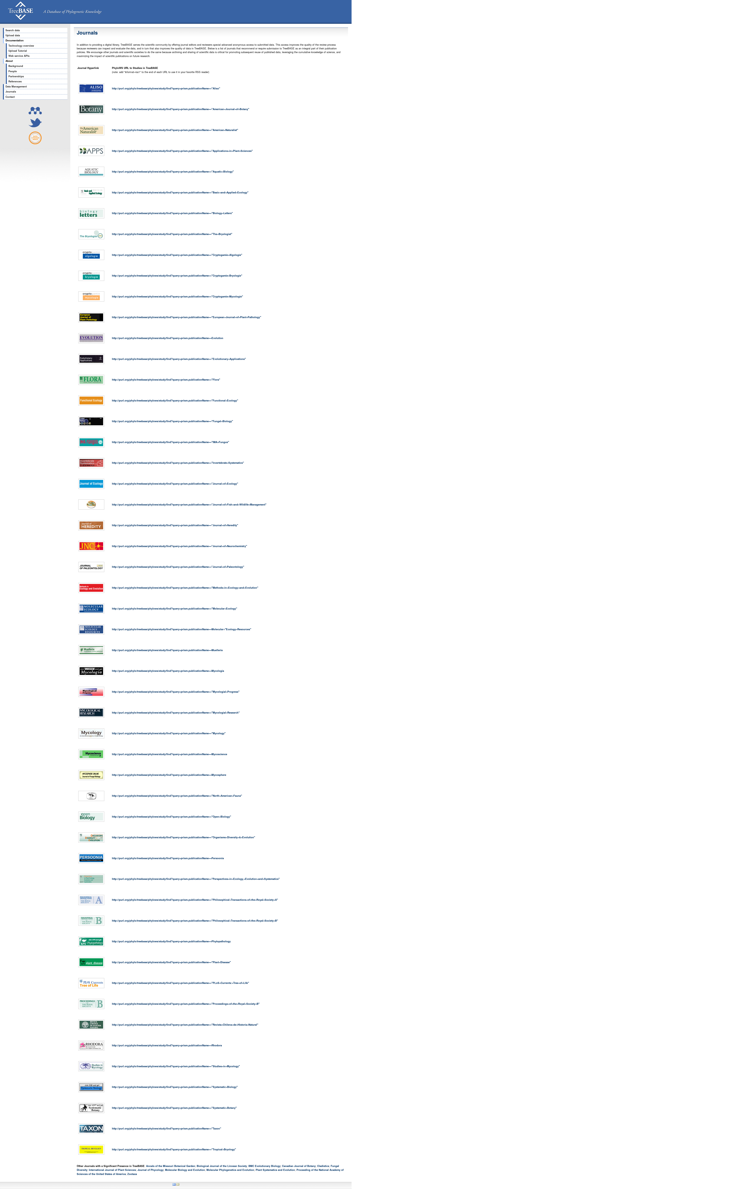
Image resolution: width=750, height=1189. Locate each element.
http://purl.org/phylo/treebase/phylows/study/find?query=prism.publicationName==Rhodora (167, 1045)
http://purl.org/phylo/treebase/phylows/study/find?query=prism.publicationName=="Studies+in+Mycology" (176, 1066)
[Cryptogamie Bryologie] (91, 281)
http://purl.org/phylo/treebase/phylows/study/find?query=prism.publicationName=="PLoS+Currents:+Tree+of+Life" (180, 983)
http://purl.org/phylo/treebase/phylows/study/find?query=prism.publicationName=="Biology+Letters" (172, 213)
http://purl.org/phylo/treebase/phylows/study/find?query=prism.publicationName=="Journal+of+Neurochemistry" (179, 546)
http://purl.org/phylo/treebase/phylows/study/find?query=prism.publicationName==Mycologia (168, 671)
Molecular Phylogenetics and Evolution (230, 1170)
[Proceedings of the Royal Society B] (91, 1009)
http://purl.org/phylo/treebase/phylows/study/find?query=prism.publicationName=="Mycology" (169, 733)
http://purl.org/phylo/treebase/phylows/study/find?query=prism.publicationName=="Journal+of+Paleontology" (178, 567)
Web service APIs (18, 56)
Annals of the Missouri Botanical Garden (170, 1166)
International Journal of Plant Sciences (112, 1170)
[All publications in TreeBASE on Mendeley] (35, 113)
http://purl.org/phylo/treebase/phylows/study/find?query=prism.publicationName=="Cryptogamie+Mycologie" (177, 296)
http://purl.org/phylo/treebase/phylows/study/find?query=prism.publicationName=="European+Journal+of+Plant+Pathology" (186, 317)
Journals (10, 91)
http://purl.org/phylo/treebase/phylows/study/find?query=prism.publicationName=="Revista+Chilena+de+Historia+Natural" (185, 1024)
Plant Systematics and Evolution (275, 1170)
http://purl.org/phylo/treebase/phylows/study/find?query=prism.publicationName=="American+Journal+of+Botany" (180, 109)
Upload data (12, 35)
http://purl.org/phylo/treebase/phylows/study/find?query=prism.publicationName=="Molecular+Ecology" (174, 608)
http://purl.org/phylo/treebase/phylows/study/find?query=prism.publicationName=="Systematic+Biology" (175, 1087)
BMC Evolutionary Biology (264, 1166)
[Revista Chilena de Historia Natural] (91, 1029)
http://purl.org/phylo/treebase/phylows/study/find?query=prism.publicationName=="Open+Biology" (171, 816)
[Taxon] (91, 1134)
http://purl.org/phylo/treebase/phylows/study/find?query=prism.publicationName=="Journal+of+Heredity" (175, 525)
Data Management (16, 86)
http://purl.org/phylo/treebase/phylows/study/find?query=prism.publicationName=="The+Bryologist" (172, 234)
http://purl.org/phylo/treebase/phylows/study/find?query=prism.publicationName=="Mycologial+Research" (176, 712)
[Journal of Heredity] (91, 530)
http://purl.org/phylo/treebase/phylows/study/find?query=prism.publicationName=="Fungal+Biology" (172, 421)
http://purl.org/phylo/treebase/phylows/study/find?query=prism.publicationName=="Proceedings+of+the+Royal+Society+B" (186, 1004)
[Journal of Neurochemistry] (91, 551)
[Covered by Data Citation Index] (35, 144)
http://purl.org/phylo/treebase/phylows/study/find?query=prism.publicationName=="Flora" (166, 379)
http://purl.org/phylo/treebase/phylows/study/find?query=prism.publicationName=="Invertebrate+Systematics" (178, 463)
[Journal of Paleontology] (91, 572)
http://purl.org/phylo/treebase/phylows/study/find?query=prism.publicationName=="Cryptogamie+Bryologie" (177, 275)
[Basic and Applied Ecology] (91, 197)
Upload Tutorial (17, 51)
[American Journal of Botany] (91, 114)
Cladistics (323, 1166)
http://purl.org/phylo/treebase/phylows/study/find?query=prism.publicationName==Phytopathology (171, 941)
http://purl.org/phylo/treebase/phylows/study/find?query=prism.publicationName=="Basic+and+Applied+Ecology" (180, 192)
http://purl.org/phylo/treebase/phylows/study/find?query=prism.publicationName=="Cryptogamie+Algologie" (177, 255)
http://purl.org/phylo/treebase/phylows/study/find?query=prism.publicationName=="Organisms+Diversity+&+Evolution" (183, 837)
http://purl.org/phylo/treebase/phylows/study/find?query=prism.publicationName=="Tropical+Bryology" (174, 1149)
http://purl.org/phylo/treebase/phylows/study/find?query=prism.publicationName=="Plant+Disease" (171, 962)
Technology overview (21, 45)
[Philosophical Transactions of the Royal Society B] (91, 925)
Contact (10, 97)
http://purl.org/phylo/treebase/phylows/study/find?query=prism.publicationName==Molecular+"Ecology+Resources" (181, 629)
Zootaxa (132, 1174)
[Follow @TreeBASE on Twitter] (35, 126)
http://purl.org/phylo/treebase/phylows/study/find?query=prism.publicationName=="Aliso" (166, 88)
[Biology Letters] (91, 218)
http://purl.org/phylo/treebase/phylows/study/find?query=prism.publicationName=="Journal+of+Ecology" (175, 483)
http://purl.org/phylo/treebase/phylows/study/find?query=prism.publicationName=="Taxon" (166, 1128)
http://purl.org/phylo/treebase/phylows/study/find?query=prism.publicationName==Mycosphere (169, 775)
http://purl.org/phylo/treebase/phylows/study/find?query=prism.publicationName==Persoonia (168, 858)
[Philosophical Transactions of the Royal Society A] (91, 905)
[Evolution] (91, 343)
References (15, 81)
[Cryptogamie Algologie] (91, 260)
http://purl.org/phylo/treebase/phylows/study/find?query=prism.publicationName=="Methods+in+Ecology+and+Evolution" (185, 587)
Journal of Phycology (150, 1170)
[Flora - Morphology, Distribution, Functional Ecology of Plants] (91, 385)
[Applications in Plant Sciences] (91, 156)
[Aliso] (91, 93)
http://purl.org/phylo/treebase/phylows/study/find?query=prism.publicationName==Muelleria (167, 650)
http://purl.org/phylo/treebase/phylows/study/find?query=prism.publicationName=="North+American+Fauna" (177, 795)
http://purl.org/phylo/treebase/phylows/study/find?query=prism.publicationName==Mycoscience (169, 754)
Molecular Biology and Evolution (185, 1170)
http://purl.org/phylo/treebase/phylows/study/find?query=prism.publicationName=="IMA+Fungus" (170, 442)
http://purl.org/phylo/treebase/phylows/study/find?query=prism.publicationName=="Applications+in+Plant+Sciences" (182, 151)
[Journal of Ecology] (91, 489)
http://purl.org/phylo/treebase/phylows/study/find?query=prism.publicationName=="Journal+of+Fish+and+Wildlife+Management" (189, 504)
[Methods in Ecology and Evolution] (91, 593)
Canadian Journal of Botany (299, 1166)
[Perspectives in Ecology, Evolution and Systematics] (91, 884)
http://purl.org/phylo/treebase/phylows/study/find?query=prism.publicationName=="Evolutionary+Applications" (179, 359)
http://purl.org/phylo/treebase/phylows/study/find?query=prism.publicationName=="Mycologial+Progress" (175, 691)
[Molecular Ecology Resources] (91, 634)
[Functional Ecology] (91, 405)
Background (15, 66)
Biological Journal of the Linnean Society (222, 1166)
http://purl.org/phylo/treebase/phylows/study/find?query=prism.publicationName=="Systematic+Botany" (174, 1108)
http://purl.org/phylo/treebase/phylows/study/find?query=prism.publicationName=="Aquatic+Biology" (173, 171)
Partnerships (16, 76)
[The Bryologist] (91, 239)
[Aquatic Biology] (91, 177)
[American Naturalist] (91, 135)
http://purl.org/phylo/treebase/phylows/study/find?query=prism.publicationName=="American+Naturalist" (175, 130)
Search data (12, 30)
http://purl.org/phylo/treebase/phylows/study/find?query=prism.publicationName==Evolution (167, 338)
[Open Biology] (91, 821)
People (12, 71)
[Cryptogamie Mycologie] (91, 301)
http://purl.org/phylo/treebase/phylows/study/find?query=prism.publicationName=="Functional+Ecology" (175, 400)
